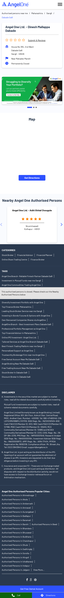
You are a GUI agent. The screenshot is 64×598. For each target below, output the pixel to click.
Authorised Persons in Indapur (16, 565)
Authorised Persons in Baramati (16, 520)
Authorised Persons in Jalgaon (16, 570)
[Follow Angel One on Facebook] (28, 580)
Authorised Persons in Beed (44, 524)
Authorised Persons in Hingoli (15, 557)
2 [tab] (33, 107)
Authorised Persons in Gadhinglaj (17, 549)
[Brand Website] (36, 580)
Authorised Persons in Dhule (15, 545)
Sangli (49, 13)
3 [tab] (36, 107)
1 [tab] (29, 107)
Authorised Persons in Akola (15, 499)
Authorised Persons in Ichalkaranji (17, 561)
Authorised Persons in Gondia (15, 553)
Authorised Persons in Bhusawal (16, 532)
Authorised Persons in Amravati (16, 507)
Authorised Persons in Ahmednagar (18, 495)
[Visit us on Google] (32, 580)
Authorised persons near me (15, 13)
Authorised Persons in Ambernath (17, 503)
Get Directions (32, 177)
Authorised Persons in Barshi (15, 524)
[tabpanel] (32, 90)
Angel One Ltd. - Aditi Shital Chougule (32, 210)
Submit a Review (37, 40)
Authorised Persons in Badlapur (16, 516)
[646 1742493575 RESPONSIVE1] (32, 589)
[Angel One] (15, 4)
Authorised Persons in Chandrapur (17, 541)
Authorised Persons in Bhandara (16, 528)
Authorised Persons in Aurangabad (18, 512)
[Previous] (2, 224)
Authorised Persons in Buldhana (16, 536)
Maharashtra (37, 13)
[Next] (62, 224)
